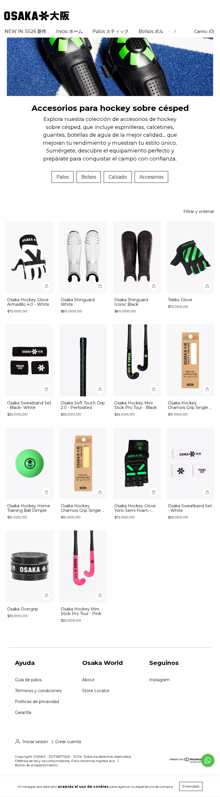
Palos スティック (111, 31)
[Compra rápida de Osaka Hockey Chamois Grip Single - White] (207, 389)
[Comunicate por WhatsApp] (207, 760)
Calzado (118, 177)
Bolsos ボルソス (156, 31)
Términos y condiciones (38, 690)
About (88, 679)
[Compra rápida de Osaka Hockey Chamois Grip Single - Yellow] (100, 492)
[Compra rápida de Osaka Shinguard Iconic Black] (153, 286)
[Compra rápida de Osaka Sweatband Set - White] (207, 492)
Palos (62, 177)
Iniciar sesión (35, 741)
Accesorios (151, 177)
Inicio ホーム (69, 31)
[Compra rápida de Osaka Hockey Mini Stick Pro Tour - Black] (153, 389)
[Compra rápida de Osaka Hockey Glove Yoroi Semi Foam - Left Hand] (153, 492)
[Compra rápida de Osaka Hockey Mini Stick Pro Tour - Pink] (100, 595)
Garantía (23, 712)
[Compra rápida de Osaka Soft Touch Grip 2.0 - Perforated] (100, 389)
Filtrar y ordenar (198, 211)
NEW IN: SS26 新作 (25, 31)
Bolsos (88, 177)
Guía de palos (28, 679)
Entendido (190, 786)
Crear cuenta (68, 741)
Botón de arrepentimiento (36, 765)
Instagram (159, 679)
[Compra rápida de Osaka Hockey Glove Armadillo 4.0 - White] (46, 286)
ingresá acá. (105, 761)
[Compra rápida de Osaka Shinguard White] (100, 286)
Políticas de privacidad (37, 701)
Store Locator (96, 690)
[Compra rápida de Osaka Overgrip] (46, 595)
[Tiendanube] (187, 761)
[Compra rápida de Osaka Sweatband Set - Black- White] (46, 389)
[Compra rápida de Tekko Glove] (207, 286)
